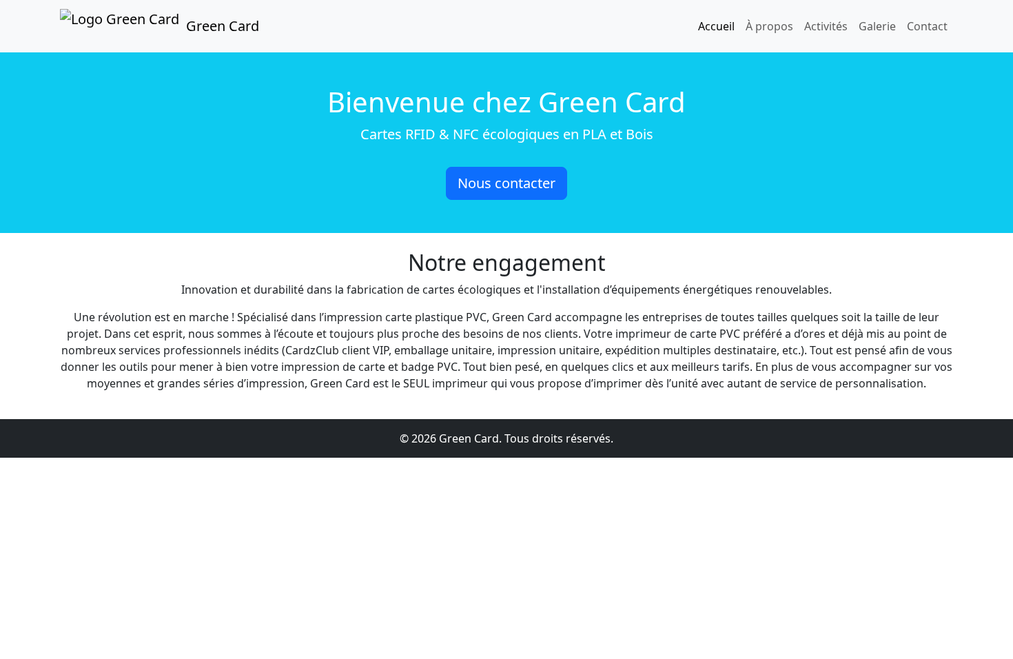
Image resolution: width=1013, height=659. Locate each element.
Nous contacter (506, 183)
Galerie (877, 26)
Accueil (716, 26)
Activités (826, 26)
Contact (927, 26)
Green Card (222, 26)
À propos (769, 26)
